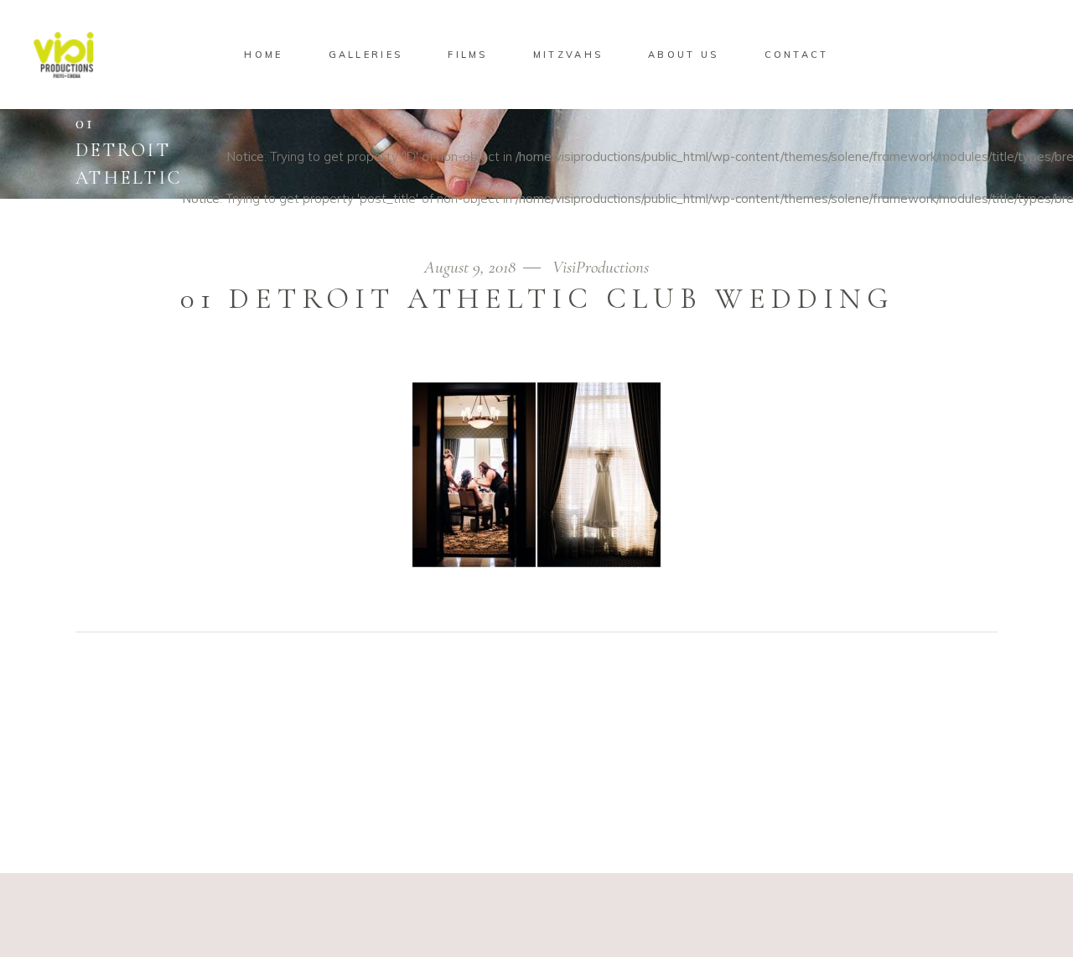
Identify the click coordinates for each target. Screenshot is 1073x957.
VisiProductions (600, 267)
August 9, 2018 (472, 267)
